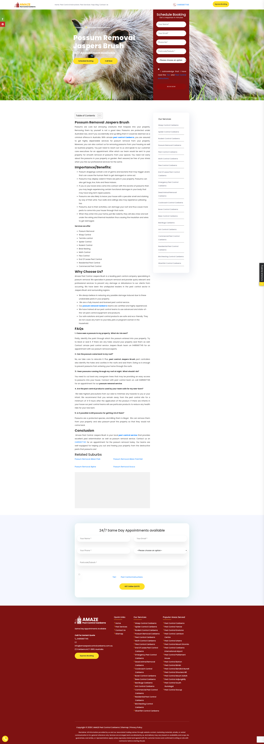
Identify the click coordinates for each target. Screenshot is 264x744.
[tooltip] (2, 19)
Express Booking (221, 4)
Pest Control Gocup (173, 690)
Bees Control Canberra (168, 216)
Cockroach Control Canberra (170, 202)
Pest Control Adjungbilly (175, 679)
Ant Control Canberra (167, 229)
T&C (168, 75)
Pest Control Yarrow (173, 626)
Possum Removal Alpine (85, 466)
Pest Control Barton (173, 662)
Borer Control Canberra (168, 209)
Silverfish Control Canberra (169, 263)
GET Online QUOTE (132, 586)
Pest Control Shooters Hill (175, 672)
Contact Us (121, 630)
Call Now (108, 61)
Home (118, 623)
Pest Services (121, 626)
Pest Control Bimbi (172, 665)
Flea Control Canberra (167, 165)
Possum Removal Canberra (169, 145)
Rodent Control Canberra (169, 138)
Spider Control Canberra (168, 132)
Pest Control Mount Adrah (175, 676)
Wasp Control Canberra (168, 125)
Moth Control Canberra (168, 158)
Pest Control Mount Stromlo (176, 644)
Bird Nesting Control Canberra (171, 256)
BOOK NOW (171, 87)
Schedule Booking (85, 61)
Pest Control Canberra (167, 152)
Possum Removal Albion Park (87, 459)
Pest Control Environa (174, 630)
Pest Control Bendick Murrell (176, 669)
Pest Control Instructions (132, 577)
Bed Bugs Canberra (166, 223)
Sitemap (119, 634)
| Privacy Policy (135, 727)
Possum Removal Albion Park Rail (128, 459)
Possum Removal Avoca (124, 466)
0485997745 (183, 4)
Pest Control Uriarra (173, 641)
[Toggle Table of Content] (98, 115)
